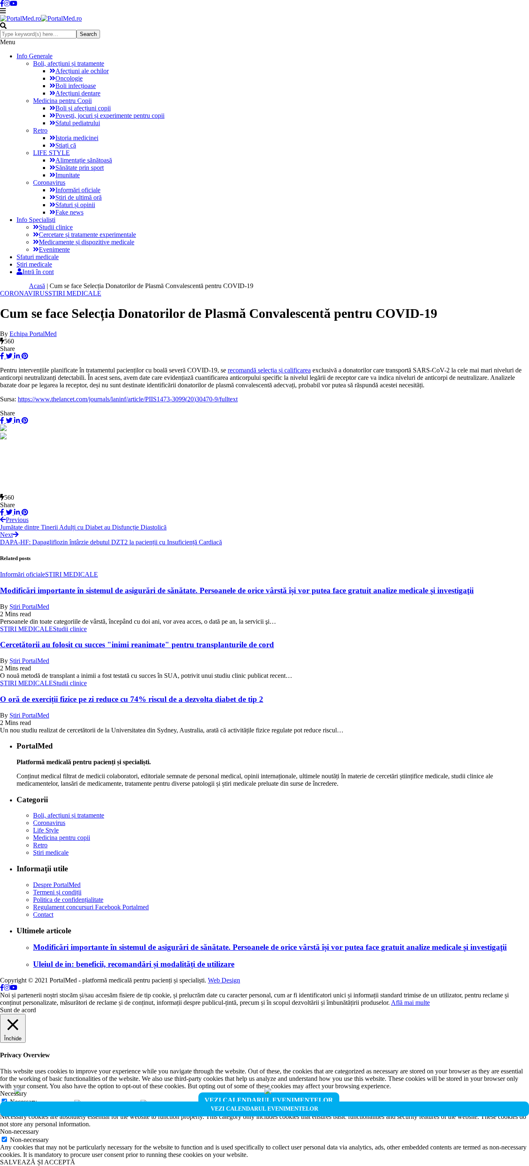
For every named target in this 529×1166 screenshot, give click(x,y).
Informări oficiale (77, 189)
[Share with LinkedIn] (16, 356)
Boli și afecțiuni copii (83, 108)
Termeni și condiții (57, 892)
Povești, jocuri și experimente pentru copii (109, 115)
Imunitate (67, 175)
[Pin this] (24, 356)
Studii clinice (56, 227)
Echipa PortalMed (33, 333)
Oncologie (69, 78)
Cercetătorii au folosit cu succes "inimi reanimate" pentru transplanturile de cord (137, 644)
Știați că (65, 145)
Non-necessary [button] (19, 1131)
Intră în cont (38, 271)
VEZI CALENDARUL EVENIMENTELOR (269, 1100)
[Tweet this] (8, 356)
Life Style (46, 830)
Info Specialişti (36, 219)
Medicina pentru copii (61, 837)
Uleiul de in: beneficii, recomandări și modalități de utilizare (133, 964)
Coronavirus (49, 182)
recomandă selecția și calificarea (269, 370)
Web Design (224, 980)
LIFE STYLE (51, 152)
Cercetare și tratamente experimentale (87, 234)
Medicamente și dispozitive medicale (86, 242)
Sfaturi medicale (38, 256)
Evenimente (54, 249)
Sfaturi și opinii (75, 204)
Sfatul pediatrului (77, 122)
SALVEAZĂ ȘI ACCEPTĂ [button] (37, 1162)
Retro (40, 130)
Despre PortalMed (57, 884)
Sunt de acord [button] (18, 1009)
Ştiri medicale (34, 264)
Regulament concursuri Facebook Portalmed (91, 907)
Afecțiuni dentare (77, 93)
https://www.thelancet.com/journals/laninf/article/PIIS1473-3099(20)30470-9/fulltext (128, 399)
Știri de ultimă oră (78, 197)
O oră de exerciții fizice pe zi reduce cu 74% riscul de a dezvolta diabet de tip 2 (131, 699)
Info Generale (34, 56)
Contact (43, 914)
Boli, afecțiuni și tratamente (68, 63)
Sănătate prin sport (79, 167)
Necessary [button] (13, 1093)
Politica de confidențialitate (68, 899)
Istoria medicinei (76, 137)
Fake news (69, 212)
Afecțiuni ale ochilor (82, 70)
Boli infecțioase (75, 85)
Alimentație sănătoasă (83, 160)
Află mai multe (410, 1002)
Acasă (37, 285)
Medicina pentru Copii (62, 100)
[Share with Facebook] (2, 356)
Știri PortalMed (29, 606)
